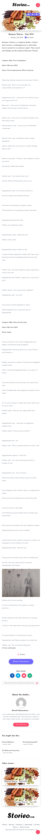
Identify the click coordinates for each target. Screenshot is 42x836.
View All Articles (21, 724)
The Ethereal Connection (10, 750)
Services (19, 825)
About (4, 825)
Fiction (22, 654)
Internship (28, 825)
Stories (11, 825)
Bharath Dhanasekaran (20, 710)
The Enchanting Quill (30, 742)
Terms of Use (24, 827)
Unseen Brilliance (8, 742)
